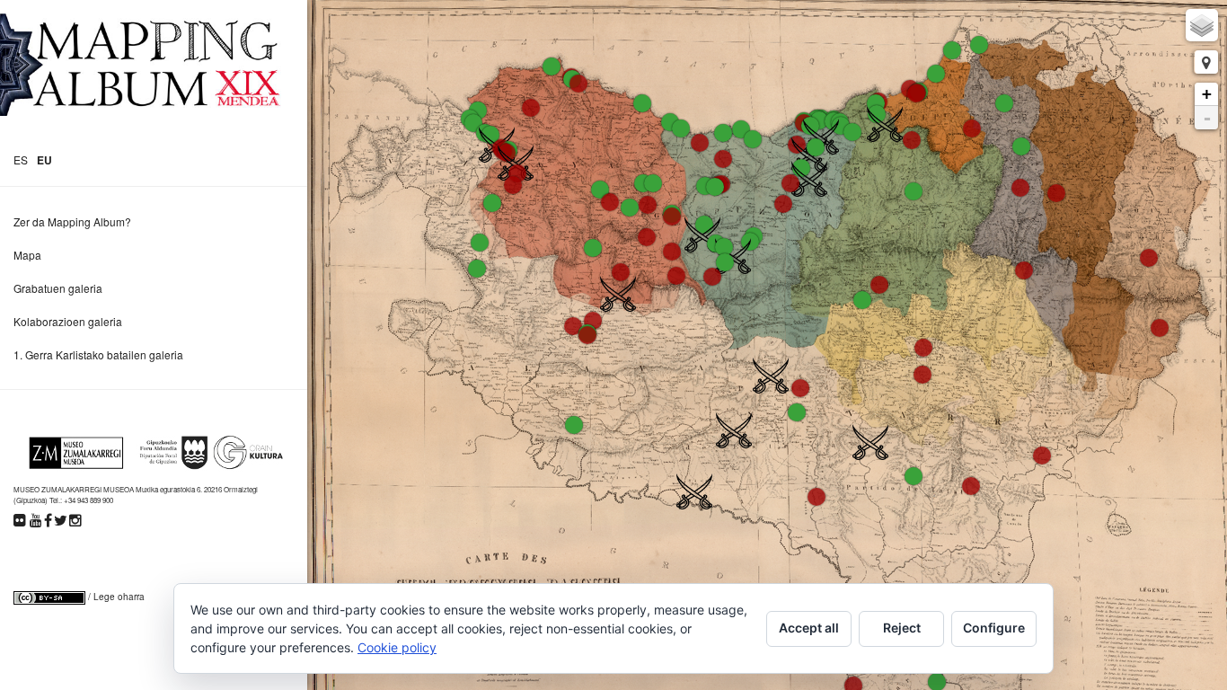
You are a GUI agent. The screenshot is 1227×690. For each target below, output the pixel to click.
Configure (994, 627)
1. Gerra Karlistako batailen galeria (98, 354)
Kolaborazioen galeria (67, 321)
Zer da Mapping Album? (72, 221)
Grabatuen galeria (57, 288)
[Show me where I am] (1206, 62)
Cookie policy (397, 647)
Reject (902, 627)
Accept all (809, 627)
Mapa (27, 254)
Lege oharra (119, 596)
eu (44, 160)
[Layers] (1202, 25)
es (20, 159)
